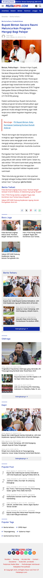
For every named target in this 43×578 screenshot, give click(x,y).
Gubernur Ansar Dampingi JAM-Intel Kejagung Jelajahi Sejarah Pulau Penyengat (27, 310)
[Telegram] (30, 553)
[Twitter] (13, 553)
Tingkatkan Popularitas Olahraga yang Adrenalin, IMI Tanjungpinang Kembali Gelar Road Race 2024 (21, 370)
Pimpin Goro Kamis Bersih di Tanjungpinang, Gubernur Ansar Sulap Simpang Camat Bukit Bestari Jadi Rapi (21, 452)
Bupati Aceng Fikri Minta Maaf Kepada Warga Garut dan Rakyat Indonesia (23, 514)
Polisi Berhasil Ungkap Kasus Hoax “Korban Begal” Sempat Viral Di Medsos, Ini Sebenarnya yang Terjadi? (21, 191)
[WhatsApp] (26, 553)
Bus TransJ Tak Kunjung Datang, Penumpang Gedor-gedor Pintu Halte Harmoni (23, 490)
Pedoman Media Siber (11, 564)
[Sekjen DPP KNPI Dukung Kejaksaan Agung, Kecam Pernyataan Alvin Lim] (11, 247)
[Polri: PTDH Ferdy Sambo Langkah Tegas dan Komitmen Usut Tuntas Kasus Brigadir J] (32, 225)
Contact (35, 559)
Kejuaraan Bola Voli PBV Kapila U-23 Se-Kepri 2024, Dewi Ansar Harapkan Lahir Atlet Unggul (27, 378)
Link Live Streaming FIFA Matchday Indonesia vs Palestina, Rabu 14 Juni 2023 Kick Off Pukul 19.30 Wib (27, 388)
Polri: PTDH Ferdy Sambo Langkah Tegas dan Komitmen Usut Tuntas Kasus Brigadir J (18, 196)
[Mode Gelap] (36, 6)
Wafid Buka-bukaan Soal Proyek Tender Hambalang (21, 498)
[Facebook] (9, 553)
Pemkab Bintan (17, 21)
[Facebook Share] (22, 210)
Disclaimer (13, 562)
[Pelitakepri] (16, 5)
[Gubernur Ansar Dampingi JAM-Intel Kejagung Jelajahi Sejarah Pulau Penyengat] (8, 310)
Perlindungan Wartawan (31, 564)
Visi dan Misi (25, 559)
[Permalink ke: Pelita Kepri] (3, 36)
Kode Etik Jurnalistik (26, 562)
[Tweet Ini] (26, 210)
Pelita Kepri (9, 36)
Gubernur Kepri (24, 532)
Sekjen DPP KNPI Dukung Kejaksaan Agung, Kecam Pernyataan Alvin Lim (20, 201)
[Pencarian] (40, 6)
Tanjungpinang (9, 532)
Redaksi (7, 559)
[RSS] (34, 553)
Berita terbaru (7, 21)
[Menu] (3, 6)
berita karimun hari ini (12, 536)
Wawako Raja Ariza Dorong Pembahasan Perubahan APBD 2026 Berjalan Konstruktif (27, 320)
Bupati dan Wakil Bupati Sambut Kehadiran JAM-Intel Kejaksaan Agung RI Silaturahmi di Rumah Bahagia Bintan (21, 302)
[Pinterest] (18, 553)
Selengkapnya (20, 329)
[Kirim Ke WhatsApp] (39, 210)
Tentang (16, 559)
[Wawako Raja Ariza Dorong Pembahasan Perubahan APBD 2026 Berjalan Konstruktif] (8, 321)
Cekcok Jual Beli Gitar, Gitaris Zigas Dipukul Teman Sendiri (22, 506)
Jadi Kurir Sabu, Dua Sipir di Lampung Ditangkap (21, 482)
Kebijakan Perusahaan (21, 567)
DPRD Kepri (22, 527)
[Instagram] (22, 553)
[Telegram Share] (35, 210)
